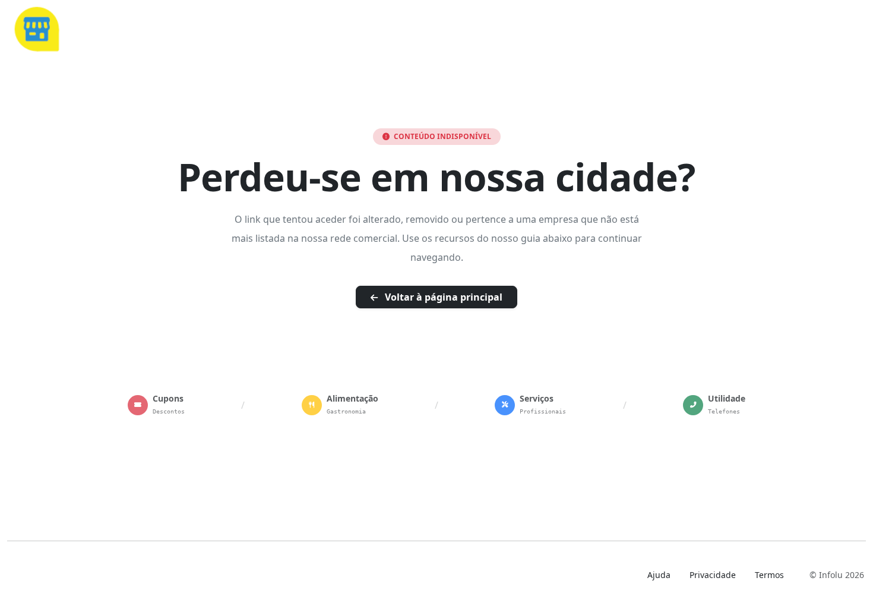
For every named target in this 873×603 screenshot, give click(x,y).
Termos (769, 574)
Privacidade (712, 574)
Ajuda (658, 574)
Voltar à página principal (442, 297)
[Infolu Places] (36, 27)
